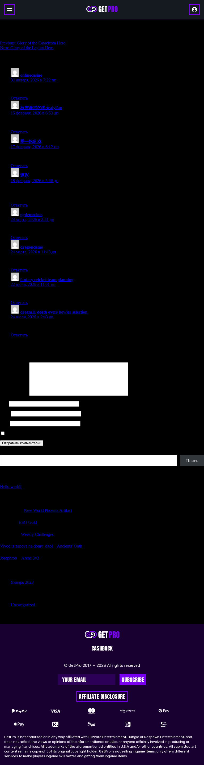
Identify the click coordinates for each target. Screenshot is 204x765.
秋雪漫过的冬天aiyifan (41, 107)
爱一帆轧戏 (30, 141)
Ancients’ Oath (69, 546)
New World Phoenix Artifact (48, 510)
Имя (4, 403)
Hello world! (11, 486)
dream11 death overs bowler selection (53, 312)
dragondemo (31, 247)
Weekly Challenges (37, 534)
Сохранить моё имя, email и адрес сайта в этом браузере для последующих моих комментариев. (92, 433)
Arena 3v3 (30, 558)
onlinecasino (31, 75)
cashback (102, 648)
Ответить (19, 98)
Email (5, 413)
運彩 (24, 175)
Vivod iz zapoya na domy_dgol (26, 546)
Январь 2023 (22, 582)
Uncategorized (23, 605)
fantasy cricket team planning (46, 279)
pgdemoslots (31, 214)
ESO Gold (28, 522)
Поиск (6, 452)
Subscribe (133, 680)
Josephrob (8, 558)
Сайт (4, 423)
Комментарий (14, 394)
